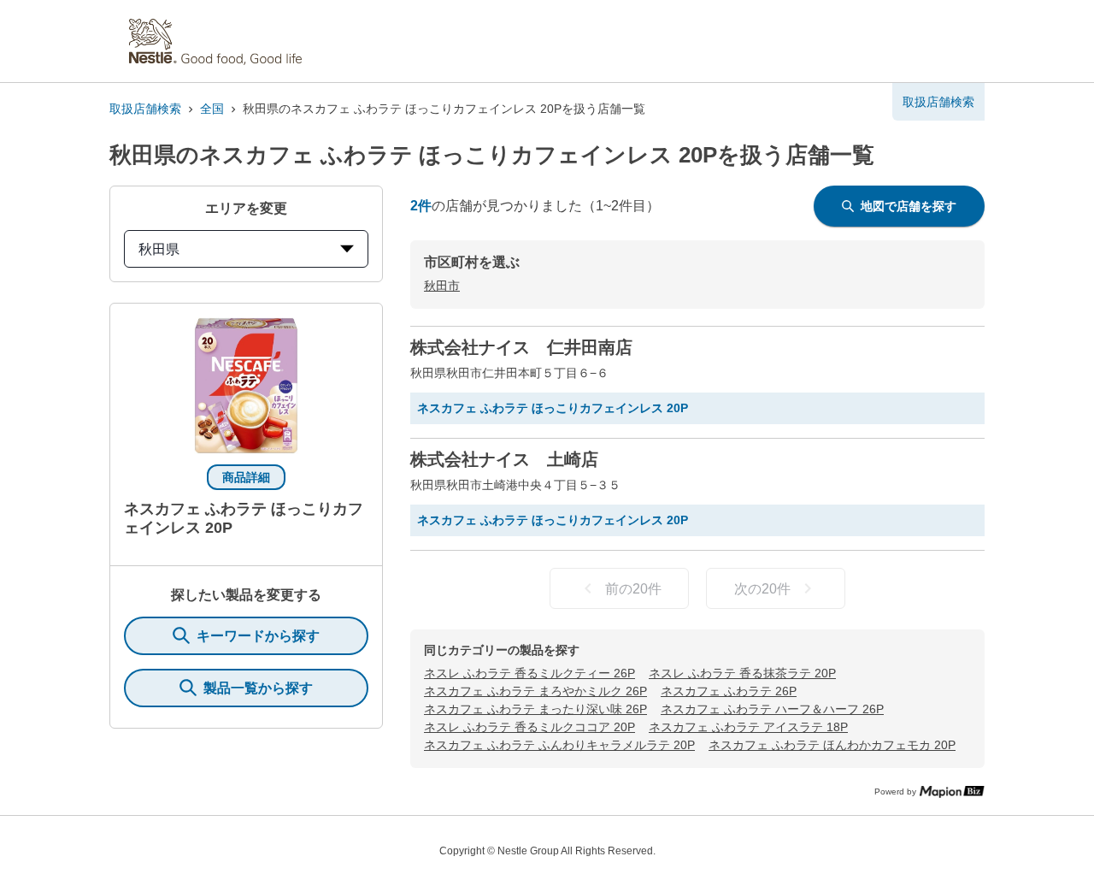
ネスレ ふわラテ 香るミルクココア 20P (529, 727)
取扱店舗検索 (145, 108)
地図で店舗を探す (908, 206)
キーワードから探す (258, 636)
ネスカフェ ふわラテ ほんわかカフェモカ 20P (832, 745)
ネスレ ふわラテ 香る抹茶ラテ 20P (742, 673)
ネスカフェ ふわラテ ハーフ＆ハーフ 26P (772, 709)
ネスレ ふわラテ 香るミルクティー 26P (529, 673)
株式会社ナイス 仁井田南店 (521, 347)
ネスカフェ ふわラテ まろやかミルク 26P (535, 691)
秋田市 (442, 285)
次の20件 (762, 589)
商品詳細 (246, 477)
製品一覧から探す (258, 688)
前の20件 (633, 589)
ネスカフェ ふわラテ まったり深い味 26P (535, 709)
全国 (212, 108)
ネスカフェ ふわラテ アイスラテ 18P (748, 727)
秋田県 (158, 249)
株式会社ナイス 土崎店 (504, 459)
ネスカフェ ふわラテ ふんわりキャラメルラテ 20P (559, 745)
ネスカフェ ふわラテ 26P (729, 691)
